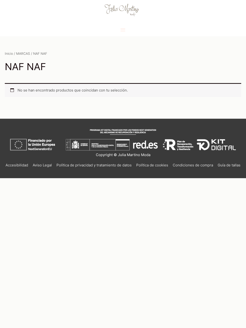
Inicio (9, 53)
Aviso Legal (42, 165)
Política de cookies (152, 165)
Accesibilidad (17, 165)
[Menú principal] (123, 30)
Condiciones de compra (193, 165)
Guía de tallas (229, 165)
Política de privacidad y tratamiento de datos (94, 165)
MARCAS (23, 53)
